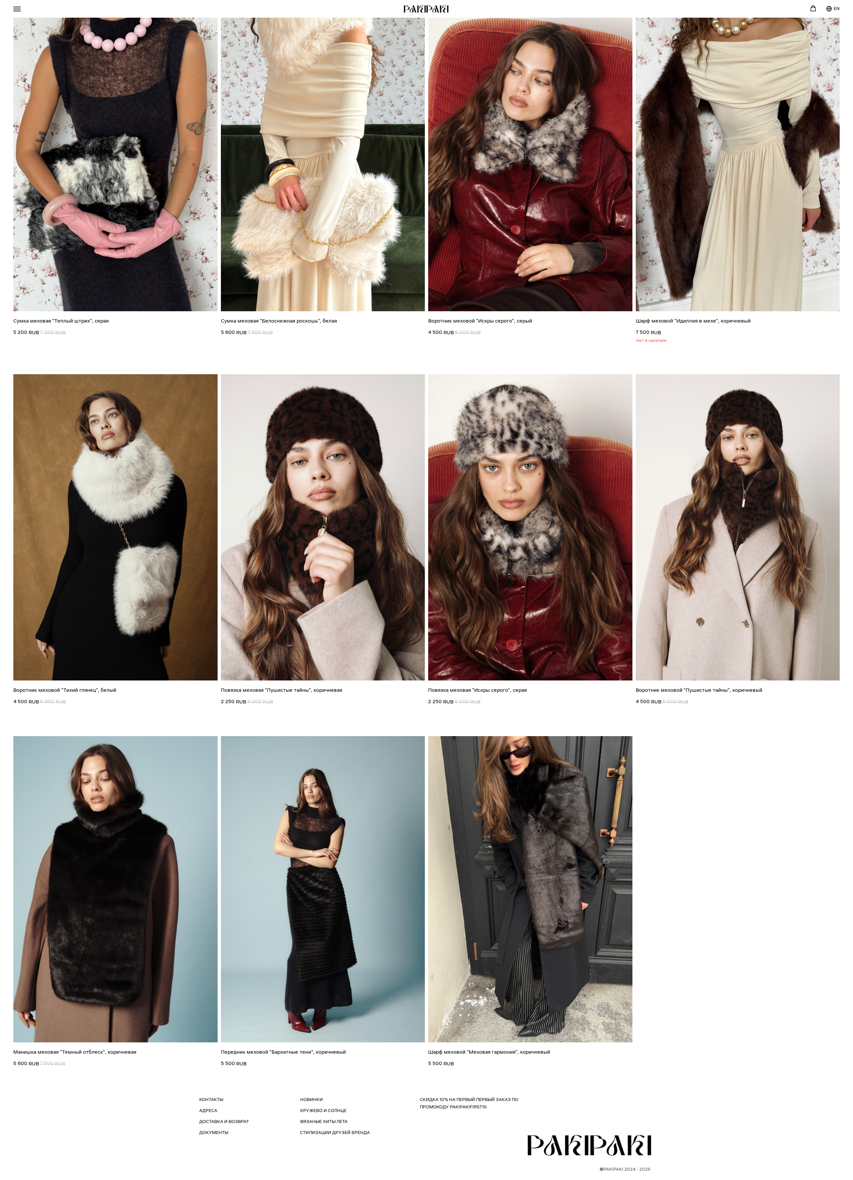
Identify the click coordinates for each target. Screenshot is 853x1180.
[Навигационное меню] (17, 9)
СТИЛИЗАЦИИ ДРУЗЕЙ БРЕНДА (335, 1133)
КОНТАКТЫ (211, 1100)
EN (837, 9)
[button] (813, 8)
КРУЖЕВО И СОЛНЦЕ (323, 1111)
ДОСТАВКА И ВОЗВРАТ (224, 1122)
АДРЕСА (208, 1111)
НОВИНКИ (311, 1100)
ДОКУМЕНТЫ (213, 1133)
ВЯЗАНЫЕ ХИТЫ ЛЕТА (324, 1122)
